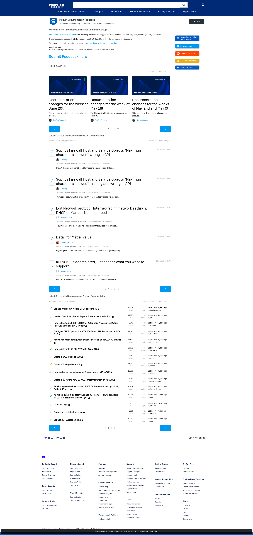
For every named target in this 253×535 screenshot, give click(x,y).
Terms (55, 528)
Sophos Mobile (47, 478)
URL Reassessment (188, 60)
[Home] (60, 6)
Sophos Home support (191, 483)
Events (185, 509)
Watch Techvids (187, 67)
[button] (184, 5)
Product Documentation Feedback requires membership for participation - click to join (126, 531)
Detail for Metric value (74, 237)
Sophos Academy (132, 518)
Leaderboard (159, 487)
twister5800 (154, 350)
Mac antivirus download (191, 490)
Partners (115, 12)
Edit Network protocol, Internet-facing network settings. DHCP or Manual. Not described (101, 210)
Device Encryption (48, 475)
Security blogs (131, 514)
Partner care (102, 500)
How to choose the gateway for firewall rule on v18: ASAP (82, 372)
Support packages (133, 472)
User (203, 4)
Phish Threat (46, 494)
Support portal (131, 475)
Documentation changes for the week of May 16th (110, 104)
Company (186, 505)
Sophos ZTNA (75, 472)
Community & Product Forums (71, 12)
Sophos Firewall (76, 468)
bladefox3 (153, 326)
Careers (186, 516)
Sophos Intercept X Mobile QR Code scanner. (75, 308)
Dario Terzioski (66, 218)
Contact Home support (191, 487)
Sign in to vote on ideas (52, 150)
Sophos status (131, 489)
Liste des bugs (61, 404)
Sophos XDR (47, 472)
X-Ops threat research (134, 507)
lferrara (152, 358)
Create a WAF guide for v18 (67, 364)
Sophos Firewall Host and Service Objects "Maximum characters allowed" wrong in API (99, 152)
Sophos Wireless (76, 482)
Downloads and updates (135, 468)
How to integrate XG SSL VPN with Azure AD (75, 349)
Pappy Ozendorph (67, 242)
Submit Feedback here (68, 56)
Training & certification (106, 507)
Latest (157, 307)
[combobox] (126, 5)
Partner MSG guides (105, 494)
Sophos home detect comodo (68, 412)
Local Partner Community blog (109, 490)
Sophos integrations (49, 505)
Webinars (158, 498)
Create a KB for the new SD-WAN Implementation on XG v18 (83, 380)
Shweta (153, 406)
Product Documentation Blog (69, 24)
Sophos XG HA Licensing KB (67, 420)
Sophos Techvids (132, 482)
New (198, 21)
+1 (87, 398)
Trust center (130, 511)
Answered (51, 308)
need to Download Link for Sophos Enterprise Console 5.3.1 (82, 316)
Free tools (45, 509)
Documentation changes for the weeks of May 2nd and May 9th (151, 104)
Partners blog (103, 487)
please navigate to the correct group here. (101, 43)
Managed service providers (108, 472)
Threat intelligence (133, 504)
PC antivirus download (191, 494)
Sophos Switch (75, 475)
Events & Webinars (139, 12)
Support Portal (189, 12)
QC (151, 318)
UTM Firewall (75, 478)
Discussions (97, 24)
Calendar (158, 502)
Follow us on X (186, 46)
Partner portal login (105, 504)
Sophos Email (47, 490)
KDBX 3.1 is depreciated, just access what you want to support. (100, 264)
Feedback (86, 24)
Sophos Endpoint (48, 468)
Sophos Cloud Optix (77, 500)
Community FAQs (161, 472)
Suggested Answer (51, 341)
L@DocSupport (155, 381)
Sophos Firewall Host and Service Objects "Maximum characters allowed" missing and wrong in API (99, 181)
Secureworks (187, 519)
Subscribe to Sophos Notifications (189, 38)
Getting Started (165, 12)
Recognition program (162, 483)
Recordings (159, 505)
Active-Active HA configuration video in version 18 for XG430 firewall (87, 339)
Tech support (131, 492)
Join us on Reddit (188, 53)
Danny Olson (65, 271)
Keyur (152, 397)
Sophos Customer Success (136, 478)
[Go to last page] (117, 128)
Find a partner (103, 468)
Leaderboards (109, 24)
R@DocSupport (59, 120)
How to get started (161, 468)
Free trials (186, 468)
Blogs (98, 12)
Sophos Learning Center (135, 485)
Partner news (103, 497)
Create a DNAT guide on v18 (67, 356)
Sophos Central (75, 497)
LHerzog (63, 160)
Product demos (188, 472)
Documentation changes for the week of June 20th (68, 104)
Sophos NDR (75, 485)
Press (185, 512)
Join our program (104, 475)
